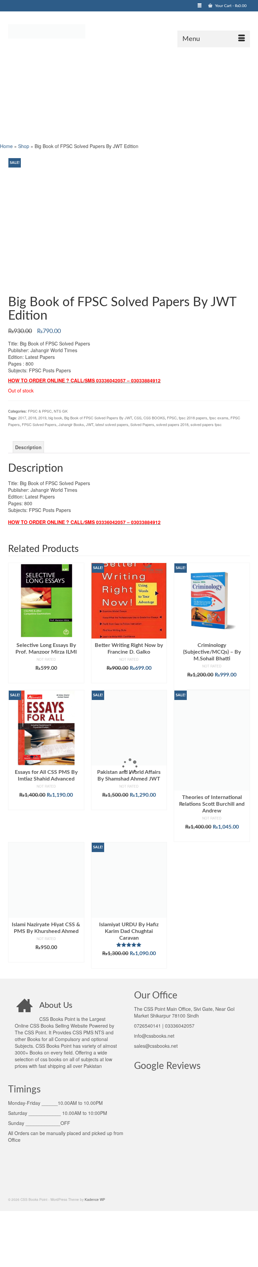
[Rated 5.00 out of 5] (129, 944)
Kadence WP (95, 1199)
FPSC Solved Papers (39, 424)
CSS (137, 417)
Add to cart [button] (46, 678)
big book (55, 417)
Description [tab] (28, 447)
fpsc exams (218, 417)
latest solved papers (111, 424)
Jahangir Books (71, 424)
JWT (89, 424)
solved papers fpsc (206, 424)
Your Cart (230, 6)
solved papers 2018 (172, 424)
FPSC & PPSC (40, 411)
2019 (42, 417)
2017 (22, 417)
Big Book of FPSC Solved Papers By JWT (98, 417)
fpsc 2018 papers (193, 417)
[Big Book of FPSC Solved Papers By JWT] (129, 224)
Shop (23, 146)
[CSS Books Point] (129, 31)
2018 (32, 417)
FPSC (172, 417)
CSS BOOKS (154, 417)
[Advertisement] (129, 94)
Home (6, 146)
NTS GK (61, 411)
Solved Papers (142, 424)
